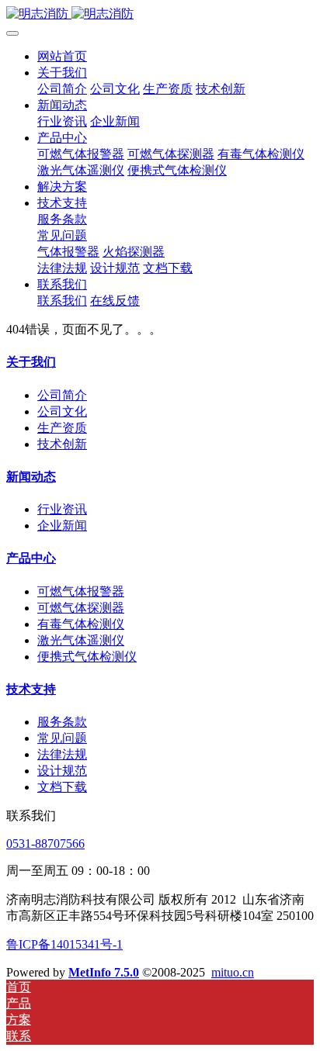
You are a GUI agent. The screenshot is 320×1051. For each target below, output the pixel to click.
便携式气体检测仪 (87, 656)
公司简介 (62, 395)
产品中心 (31, 558)
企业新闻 (62, 525)
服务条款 (62, 721)
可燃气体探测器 (80, 607)
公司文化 (62, 411)
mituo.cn (232, 972)
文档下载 (62, 786)
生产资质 (62, 427)
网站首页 (62, 56)
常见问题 (62, 738)
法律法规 (62, 754)
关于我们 (31, 361)
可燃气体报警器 (80, 591)
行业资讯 (62, 509)
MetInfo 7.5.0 (103, 972)
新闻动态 (31, 476)
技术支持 (31, 689)
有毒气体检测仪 (80, 624)
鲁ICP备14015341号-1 (64, 944)
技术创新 (62, 444)
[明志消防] (160, 14)
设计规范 (62, 770)
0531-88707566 (45, 843)
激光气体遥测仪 (80, 640)
